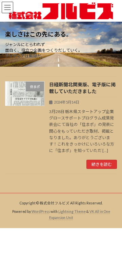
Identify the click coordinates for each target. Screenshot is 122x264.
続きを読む (102, 164)
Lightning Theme (72, 212)
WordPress (41, 212)
